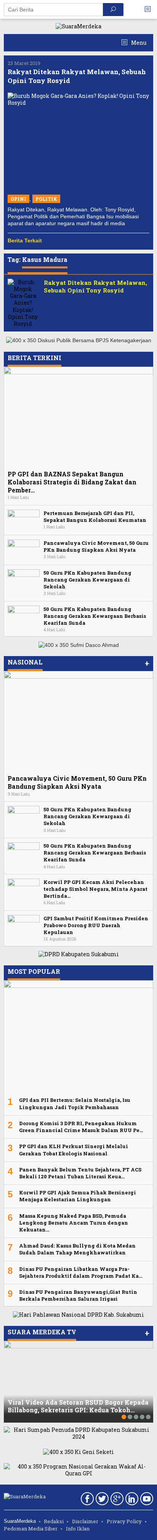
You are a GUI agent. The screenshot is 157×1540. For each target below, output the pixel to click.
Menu (138, 42)
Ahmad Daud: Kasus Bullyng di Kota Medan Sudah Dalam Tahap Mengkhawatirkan (77, 1249)
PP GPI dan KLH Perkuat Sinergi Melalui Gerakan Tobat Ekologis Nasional (73, 1150)
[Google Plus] (116, 1500)
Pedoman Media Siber (31, 1528)
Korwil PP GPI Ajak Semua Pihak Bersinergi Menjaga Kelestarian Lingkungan (77, 1196)
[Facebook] (86, 1500)
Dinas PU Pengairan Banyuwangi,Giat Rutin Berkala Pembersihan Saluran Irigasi (78, 1295)
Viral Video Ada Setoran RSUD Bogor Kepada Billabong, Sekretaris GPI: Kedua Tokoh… (78, 1406)
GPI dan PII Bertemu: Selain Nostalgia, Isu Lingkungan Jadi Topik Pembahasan (74, 1103)
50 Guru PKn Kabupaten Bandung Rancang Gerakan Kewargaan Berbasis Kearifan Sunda (94, 616)
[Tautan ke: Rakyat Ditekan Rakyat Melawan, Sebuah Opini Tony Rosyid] (78, 141)
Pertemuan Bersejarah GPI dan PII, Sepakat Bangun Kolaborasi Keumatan (94, 516)
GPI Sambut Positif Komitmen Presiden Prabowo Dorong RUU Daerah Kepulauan (95, 925)
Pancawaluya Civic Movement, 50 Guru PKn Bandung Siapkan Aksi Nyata (96, 546)
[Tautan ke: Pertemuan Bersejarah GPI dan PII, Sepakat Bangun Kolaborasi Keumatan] (24, 519)
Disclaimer (85, 1521)
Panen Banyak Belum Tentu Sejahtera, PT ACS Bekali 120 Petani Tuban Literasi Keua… (80, 1173)
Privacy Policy (124, 1521)
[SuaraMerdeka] (78, 25)
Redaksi (54, 1521)
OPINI (18, 199)
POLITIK (46, 199)
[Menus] (150, 9)
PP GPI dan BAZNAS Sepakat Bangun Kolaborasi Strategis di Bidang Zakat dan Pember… (72, 482)
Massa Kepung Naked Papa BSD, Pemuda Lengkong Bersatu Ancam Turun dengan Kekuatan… (73, 1222)
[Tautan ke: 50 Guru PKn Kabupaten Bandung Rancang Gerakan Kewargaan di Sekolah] (24, 579)
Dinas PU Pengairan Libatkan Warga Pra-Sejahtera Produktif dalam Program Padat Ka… (80, 1272)
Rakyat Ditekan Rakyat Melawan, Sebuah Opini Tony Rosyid (95, 286)
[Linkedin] (130, 1500)
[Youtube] (145, 1500)
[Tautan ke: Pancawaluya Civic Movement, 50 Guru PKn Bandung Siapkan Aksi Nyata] (24, 549)
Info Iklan (78, 1528)
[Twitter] (101, 1500)
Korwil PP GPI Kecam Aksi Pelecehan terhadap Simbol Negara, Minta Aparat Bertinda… (95, 889)
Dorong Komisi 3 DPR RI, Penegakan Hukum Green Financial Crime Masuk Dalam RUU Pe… (81, 1127)
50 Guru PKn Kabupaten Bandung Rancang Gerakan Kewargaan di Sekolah (87, 579)
